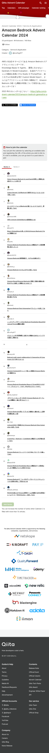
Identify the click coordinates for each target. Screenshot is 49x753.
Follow (6, 44)
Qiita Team (33, 705)
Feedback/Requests (9, 687)
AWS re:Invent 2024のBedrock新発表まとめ (21, 219)
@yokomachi (11, 368)
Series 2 (16, 167)
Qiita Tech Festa (35, 683)
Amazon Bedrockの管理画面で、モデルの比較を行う (24, 258)
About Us (5, 734)
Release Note (34, 668)
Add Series (8, 504)
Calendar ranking (38, 8)
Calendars (11, 8)
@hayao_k (10, 291)
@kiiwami (10, 408)
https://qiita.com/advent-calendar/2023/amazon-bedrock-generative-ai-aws (24, 94)
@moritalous (11, 278)
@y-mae (10, 422)
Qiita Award (33, 687)
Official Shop (34, 713)
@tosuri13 (10, 228)
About (4, 668)
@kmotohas (11, 381)
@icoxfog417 (11, 332)
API (30, 695)
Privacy (4, 676)
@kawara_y (11, 266)
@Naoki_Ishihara (12, 490)
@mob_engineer (12, 395)
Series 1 (7, 167)
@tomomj (10, 189)
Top (3, 8)
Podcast (5, 724)
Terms (4, 672)
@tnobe (9, 449)
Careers (5, 738)
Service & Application (32, 26)
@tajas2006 (11, 462)
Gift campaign (23, 8)
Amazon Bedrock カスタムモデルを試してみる (22, 270)
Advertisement (7, 695)
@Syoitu (10, 241)
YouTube (5, 720)
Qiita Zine (32, 709)
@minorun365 (11, 216)
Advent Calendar (35, 680)
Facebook (5, 716)
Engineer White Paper (37, 691)
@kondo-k (10, 319)
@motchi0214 (11, 176)
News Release (7, 746)
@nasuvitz (10, 476)
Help (3, 691)
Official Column (34, 676)
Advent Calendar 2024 (11, 26)
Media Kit (5, 683)
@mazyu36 (11, 354)
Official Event (34, 672)
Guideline (5, 680)
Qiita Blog (5, 742)
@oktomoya (11, 435)
